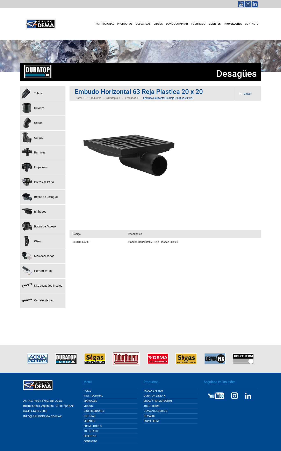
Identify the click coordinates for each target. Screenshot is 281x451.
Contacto (252, 23)
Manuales (90, 400)
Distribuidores (94, 410)
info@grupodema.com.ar (42, 416)
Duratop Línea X (154, 395)
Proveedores (93, 426)
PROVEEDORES (233, 23)
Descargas (143, 23)
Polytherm (151, 420)
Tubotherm (151, 405)
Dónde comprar (177, 23)
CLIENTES (215, 23)
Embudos (130, 97)
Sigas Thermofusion (158, 400)
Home (78, 97)
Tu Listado (91, 431)
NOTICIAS (89, 416)
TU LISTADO (198, 23)
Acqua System (153, 390)
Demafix (149, 416)
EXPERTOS (90, 436)
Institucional (104, 23)
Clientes (89, 420)
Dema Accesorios (155, 410)
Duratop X (112, 97)
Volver (248, 94)
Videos (158, 23)
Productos (124, 23)
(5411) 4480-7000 (34, 411)
